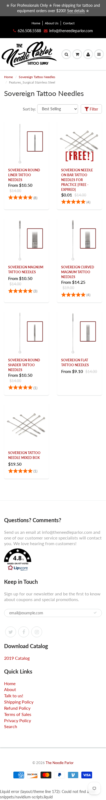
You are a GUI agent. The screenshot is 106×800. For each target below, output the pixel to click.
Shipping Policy (18, 701)
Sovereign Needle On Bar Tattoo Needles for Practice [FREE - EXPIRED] (77, 180)
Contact (68, 23)
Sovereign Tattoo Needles (37, 77)
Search (10, 726)
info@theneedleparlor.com (71, 30)
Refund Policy (17, 708)
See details (76, 10)
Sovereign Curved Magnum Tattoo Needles (77, 272)
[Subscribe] (95, 612)
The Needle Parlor (60, 763)
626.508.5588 (29, 30)
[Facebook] (23, 631)
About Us (51, 23)
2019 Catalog (17, 658)
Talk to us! (13, 695)
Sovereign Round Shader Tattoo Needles (24, 365)
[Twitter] (10, 631)
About (10, 689)
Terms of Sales (17, 714)
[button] (53, 560)
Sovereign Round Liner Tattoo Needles (24, 175)
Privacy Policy (17, 720)
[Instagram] (36, 631)
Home (36, 23)
